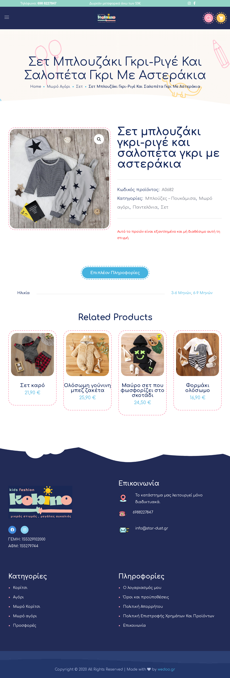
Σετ (79, 87)
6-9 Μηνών (203, 293)
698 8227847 (47, 3)
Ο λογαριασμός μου (142, 588)
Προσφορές (24, 626)
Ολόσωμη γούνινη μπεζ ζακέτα (87, 388)
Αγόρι (18, 597)
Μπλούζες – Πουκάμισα (170, 198)
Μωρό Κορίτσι (26, 607)
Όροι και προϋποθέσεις (146, 597)
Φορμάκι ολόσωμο (197, 388)
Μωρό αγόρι (58, 87)
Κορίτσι (20, 588)
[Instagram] (25, 530)
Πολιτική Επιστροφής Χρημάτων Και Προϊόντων (168, 616)
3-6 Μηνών (181, 293)
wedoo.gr (166, 669)
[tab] (115, 272)
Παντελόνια (145, 207)
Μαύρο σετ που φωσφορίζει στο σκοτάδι (142, 390)
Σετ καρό (32, 385)
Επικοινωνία (134, 626)
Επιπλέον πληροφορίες (115, 272)
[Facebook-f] (12, 530)
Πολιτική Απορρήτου (143, 607)
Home (35, 87)
